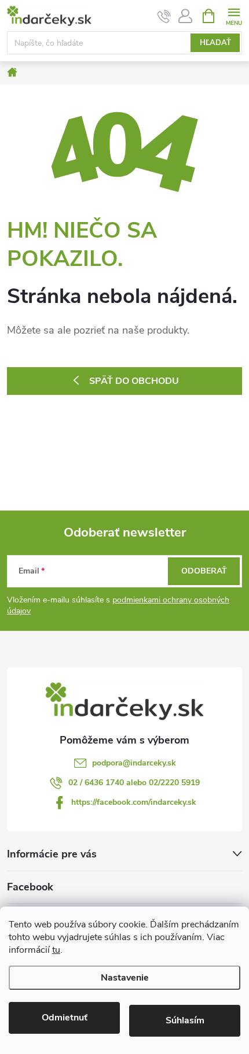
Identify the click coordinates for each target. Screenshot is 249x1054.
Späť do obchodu (134, 381)
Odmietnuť (64, 1017)
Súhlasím (185, 1020)
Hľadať (215, 43)
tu (56, 950)
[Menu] (233, 15)
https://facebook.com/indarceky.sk (133, 802)
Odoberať (204, 570)
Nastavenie (125, 977)
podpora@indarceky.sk (134, 762)
